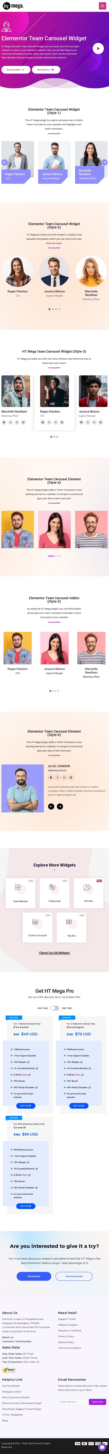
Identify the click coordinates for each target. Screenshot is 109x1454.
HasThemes (34, 1443)
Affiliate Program (68, 1324)
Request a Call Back (69, 1330)
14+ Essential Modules (77, 1068)
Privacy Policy (66, 1336)
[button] (104, 162)
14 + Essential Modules (24, 1068)
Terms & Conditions (69, 1348)
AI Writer (20, 1075)
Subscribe (97, 1401)
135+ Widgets (20, 1062)
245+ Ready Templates (24, 1087)
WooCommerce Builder (16, 1397)
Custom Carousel (37, 935)
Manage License (11, 1391)
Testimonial (54, 901)
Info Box (88, 901)
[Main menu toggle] (102, 6)
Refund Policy (66, 1342)
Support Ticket (67, 1319)
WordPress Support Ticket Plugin (21, 1409)
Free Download (74, 1276)
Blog (5, 1420)
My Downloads (11, 1385)
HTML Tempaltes (12, 1414)
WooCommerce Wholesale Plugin (22, 1403)
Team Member (20, 901)
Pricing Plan (34, 1276)
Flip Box (71, 935)
